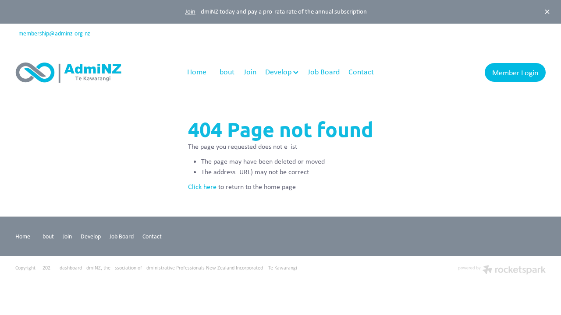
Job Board (324, 71)
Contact (361, 71)
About (224, 71)
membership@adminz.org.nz (54, 33)
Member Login (515, 72)
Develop (279, 71)
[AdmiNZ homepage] (68, 72)
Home (196, 71)
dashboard (71, 267)
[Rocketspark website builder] (502, 270)
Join (190, 11)
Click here (202, 186)
